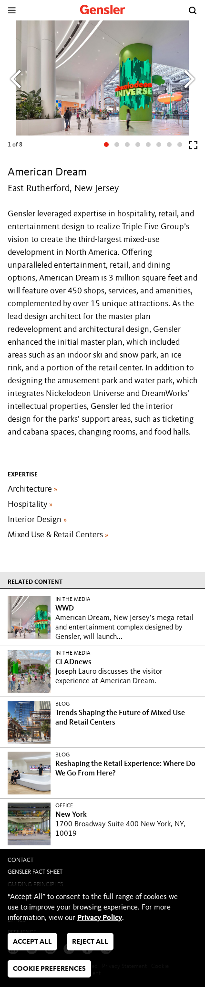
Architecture (32, 489)
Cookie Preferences (49, 969)
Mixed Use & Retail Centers (58, 535)
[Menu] (11, 10)
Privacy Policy (99, 918)
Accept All (32, 942)
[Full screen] (193, 147)
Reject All (90, 942)
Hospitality (30, 504)
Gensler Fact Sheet (35, 872)
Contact (20, 860)
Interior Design (37, 519)
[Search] (192, 10)
